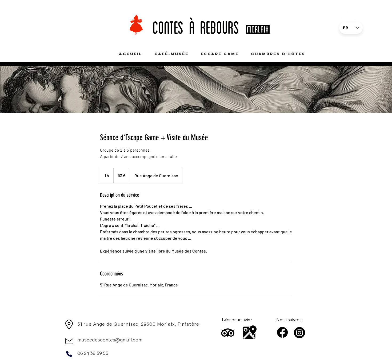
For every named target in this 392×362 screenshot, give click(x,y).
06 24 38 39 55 (92, 353)
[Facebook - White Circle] (346, 14)
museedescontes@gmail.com (109, 340)
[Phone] (69, 354)
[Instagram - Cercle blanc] (359, 14)
